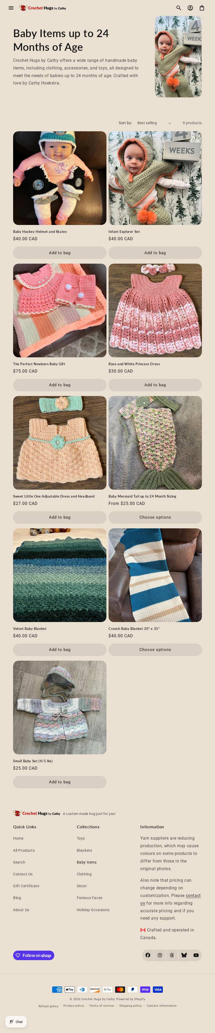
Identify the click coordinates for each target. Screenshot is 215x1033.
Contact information (161, 1005)
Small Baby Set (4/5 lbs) (33, 761)
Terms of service (101, 1005)
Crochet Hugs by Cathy (98, 999)
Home (18, 838)
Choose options (155, 517)
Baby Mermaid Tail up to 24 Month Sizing (142, 496)
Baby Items (87, 862)
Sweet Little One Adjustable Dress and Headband (54, 496)
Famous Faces (90, 898)
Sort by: (125, 123)
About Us (21, 910)
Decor (82, 886)
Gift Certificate (26, 886)
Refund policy (48, 1006)
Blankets (84, 850)
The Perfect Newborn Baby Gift (39, 364)
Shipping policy (130, 1005)
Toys (81, 838)
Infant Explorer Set (124, 231)
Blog (17, 898)
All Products (24, 850)
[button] (11, 8)
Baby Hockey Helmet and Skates (40, 231)
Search (19, 862)
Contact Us (23, 874)
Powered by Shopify (130, 999)
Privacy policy (73, 1005)
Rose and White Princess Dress (134, 364)
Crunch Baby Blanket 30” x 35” (134, 628)
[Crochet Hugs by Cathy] (42, 8)
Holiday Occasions (93, 910)
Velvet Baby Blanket (29, 628)
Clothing (84, 874)
